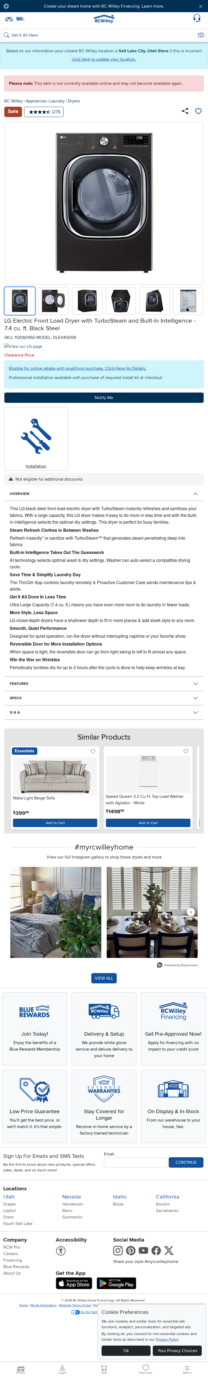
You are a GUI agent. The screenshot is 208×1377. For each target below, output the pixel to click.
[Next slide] (197, 202)
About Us (12, 1273)
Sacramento (167, 1210)
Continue (186, 1162)
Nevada (71, 1197)
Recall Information (44, 1305)
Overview (20, 493)
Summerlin (72, 1217)
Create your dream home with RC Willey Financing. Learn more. (104, 6)
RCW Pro (11, 1247)
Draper (9, 1204)
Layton (9, 1210)
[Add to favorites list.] (92, 751)
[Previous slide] (10, 202)
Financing (12, 1260)
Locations (15, 1188)
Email (109, 1154)
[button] (29, 6)
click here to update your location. (104, 59)
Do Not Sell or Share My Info (101, 1312)
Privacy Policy (167, 1339)
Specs (15, 698)
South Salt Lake (17, 1223)
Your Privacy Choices (177, 1350)
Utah (9, 1197)
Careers (10, 1253)
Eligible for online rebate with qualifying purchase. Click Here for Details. (77, 368)
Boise (118, 1204)
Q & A (15, 712)
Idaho (119, 1197)
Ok (126, 1350)
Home (23, 1305)
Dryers (74, 101)
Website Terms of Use (75, 1305)
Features (19, 683)
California (167, 1197)
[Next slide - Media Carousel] (191, 912)
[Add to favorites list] (198, 111)
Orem (8, 1217)
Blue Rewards (16, 1266)
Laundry (57, 101)
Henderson (72, 1204)
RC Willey (13, 101)
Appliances (36, 101)
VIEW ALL (104, 978)
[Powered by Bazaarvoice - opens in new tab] (177, 965)
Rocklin (163, 1204)
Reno (67, 1210)
